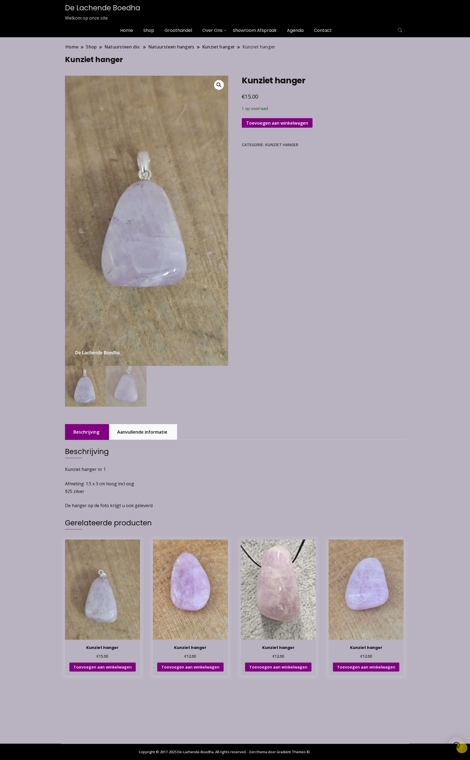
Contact (323, 30)
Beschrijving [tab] (86, 432)
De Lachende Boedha (102, 8)
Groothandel (178, 30)
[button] (219, 85)
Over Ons (212, 30)
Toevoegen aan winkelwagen (277, 123)
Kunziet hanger (281, 144)
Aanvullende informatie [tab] (142, 432)
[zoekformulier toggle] (400, 30)
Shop (148, 30)
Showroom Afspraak (255, 30)
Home (126, 30)
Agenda (295, 30)
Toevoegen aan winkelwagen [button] (102, 667)
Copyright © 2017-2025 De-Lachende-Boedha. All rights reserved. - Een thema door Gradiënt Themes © (224, 751)
